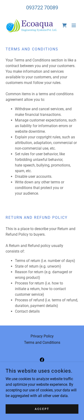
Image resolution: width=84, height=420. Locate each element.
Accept (42, 408)
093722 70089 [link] (42, 8)
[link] (32, 25)
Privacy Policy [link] (42, 336)
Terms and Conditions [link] (42, 342)
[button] (73, 25)
